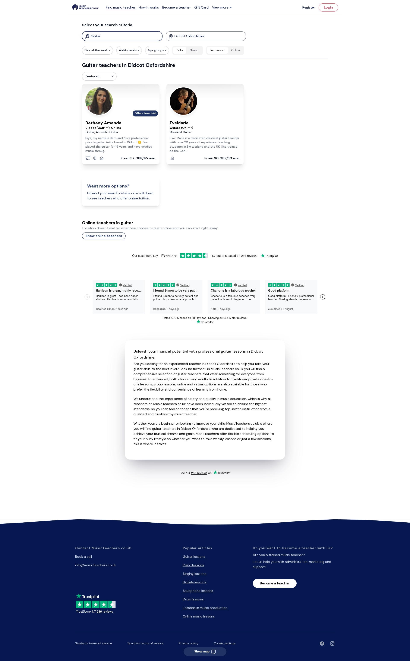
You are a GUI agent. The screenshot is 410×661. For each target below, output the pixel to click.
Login (328, 7)
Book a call (83, 556)
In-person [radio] (217, 50)
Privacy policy (188, 643)
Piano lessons (193, 565)
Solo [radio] (180, 50)
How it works (149, 7)
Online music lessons (199, 616)
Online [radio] (235, 50)
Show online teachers (103, 236)
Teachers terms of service (145, 643)
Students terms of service (93, 643)
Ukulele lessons (194, 582)
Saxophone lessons (198, 590)
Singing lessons (194, 573)
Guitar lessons (194, 556)
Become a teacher (176, 7)
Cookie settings (225, 643)
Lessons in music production (205, 608)
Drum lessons (193, 599)
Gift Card (201, 7)
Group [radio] (194, 50)
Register (308, 7)
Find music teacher (120, 7)
